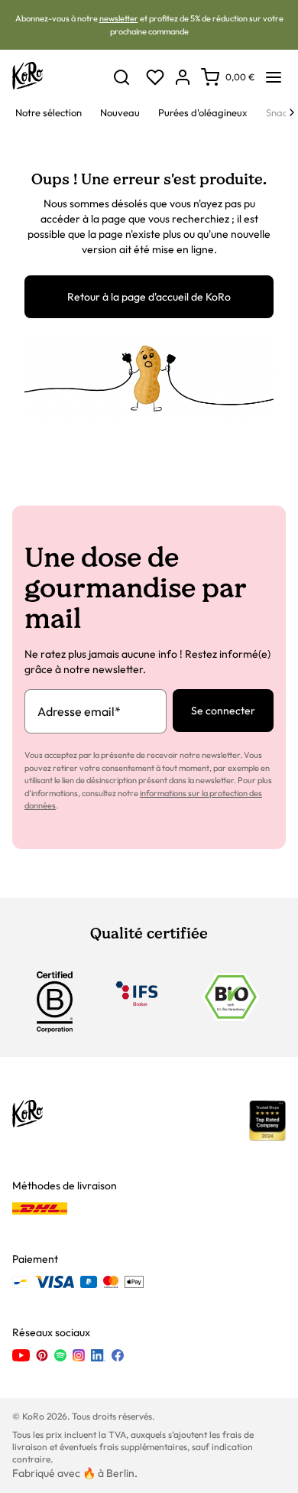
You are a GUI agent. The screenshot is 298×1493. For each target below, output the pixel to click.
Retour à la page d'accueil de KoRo (149, 297)
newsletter (118, 18)
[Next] (292, 112)
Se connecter (223, 710)
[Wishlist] (155, 77)
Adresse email (79, 711)
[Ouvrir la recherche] (121, 77)
